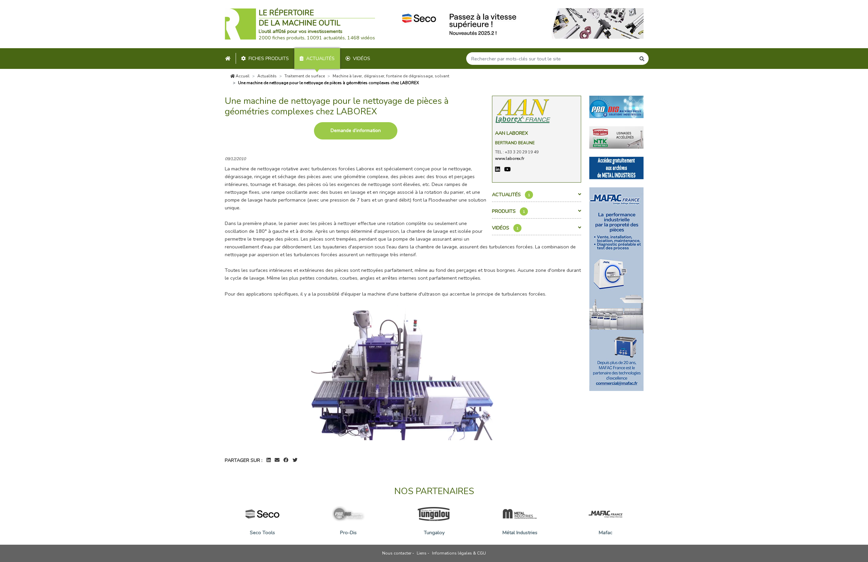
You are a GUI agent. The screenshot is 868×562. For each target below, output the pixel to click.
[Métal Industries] (616, 167)
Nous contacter (396, 553)
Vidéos (361, 58)
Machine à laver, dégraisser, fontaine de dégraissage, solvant (391, 76)
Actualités (320, 58)
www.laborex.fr (509, 158)
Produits (508, 211)
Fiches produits (269, 58)
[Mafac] (616, 288)
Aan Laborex (511, 133)
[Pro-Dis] (616, 106)
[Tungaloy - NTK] (616, 136)
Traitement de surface (304, 76)
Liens (422, 553)
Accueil (242, 76)
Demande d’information (356, 130)
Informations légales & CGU (459, 553)
